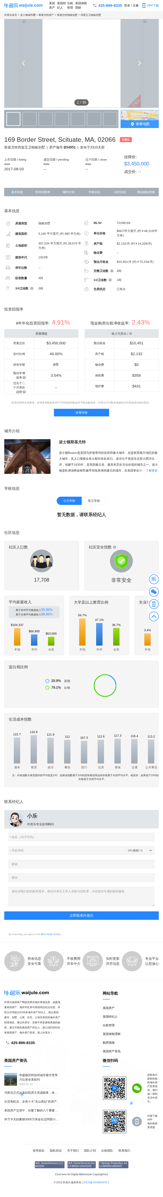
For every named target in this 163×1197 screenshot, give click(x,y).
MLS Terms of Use (50, 934)
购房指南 (109, 1042)
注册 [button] (136, 5)
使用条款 (39, 1150)
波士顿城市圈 (27, 15)
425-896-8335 (110, 5)
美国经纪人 (61, 5)
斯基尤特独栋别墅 (67, 15)
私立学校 (94, 500)
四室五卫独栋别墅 (91, 15)
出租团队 (107, 1150)
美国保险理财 (81, 5)
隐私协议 (56, 1150)
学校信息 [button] (94, 192)
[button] (154, 579)
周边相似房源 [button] (146, 192)
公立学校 (69, 500)
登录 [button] (127, 5)
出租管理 (70, 5)
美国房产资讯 (112, 1051)
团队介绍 (90, 1150)
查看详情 (81, 412)
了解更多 (152, 470)
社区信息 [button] (120, 192)
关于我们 (73, 1150)
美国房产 (52, 5)
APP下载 (153, 5)
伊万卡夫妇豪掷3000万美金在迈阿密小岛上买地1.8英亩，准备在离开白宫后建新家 (58, 1119)
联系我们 (124, 1150)
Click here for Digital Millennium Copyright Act (81, 1174)
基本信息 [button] (17, 192)
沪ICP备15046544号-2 (96, 1182)
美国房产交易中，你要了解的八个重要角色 (32, 1110)
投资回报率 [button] (42, 192)
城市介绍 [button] (68, 192)
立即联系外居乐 (81, 915)
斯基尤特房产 (46, 15)
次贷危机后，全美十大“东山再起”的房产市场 (33, 1101)
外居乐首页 (10, 15)
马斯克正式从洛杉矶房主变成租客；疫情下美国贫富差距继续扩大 (47, 1092)
